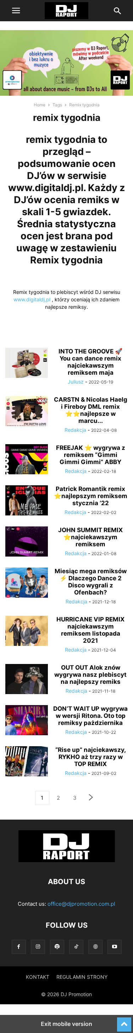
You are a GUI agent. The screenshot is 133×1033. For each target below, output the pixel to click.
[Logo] (66, 860)
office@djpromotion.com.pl (81, 903)
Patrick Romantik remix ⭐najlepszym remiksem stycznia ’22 (90, 496)
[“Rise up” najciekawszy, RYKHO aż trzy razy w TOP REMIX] (26, 762)
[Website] (95, 946)
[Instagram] (38, 946)
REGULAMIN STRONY (81, 977)
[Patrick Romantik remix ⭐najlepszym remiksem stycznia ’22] (26, 501)
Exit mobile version (66, 1023)
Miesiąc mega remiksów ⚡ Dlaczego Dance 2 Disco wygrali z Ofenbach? (91, 582)
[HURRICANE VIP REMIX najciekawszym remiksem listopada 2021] (26, 632)
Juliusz (76, 382)
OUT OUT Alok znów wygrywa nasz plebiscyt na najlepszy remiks (90, 674)
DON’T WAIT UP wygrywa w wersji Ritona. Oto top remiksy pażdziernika (90, 715)
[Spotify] (57, 946)
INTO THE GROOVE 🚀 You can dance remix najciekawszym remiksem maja (90, 362)
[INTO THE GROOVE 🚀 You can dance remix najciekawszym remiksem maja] (26, 364)
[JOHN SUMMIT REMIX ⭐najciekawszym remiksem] (26, 542)
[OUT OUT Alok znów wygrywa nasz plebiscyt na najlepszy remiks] (26, 680)
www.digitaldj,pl (31, 299)
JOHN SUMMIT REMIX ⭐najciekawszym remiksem (90, 537)
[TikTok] (76, 946)
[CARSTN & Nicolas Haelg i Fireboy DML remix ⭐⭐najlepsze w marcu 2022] (26, 412)
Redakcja (75, 430)
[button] (16, 10)
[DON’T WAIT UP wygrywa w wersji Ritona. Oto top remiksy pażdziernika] (26, 721)
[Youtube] (114, 946)
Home (39, 104)
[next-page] (91, 798)
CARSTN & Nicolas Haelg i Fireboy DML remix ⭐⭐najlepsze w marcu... (90, 410)
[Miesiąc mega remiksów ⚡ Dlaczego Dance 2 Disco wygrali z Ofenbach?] (26, 583)
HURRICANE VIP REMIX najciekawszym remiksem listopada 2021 (90, 630)
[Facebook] (19, 946)
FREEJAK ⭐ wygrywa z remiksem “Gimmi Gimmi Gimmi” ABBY (90, 454)
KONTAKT (37, 977)
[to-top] (124, 1021)
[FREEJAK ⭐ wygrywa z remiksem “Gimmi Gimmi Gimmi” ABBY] (26, 460)
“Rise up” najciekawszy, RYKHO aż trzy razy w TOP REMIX (90, 756)
